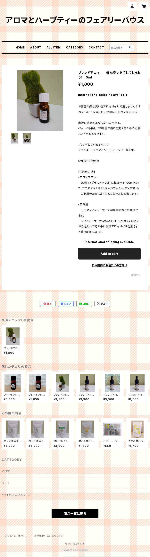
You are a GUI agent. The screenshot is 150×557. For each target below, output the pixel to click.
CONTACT (96, 47)
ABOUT (35, 47)
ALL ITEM (53, 47)
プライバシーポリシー (16, 535)
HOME (20, 47)
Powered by (70, 549)
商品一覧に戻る (75, 514)
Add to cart (109, 254)
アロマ (6, 471)
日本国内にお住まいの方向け (109, 265)
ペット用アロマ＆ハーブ (16, 494)
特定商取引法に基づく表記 (48, 535)
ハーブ (5, 483)
